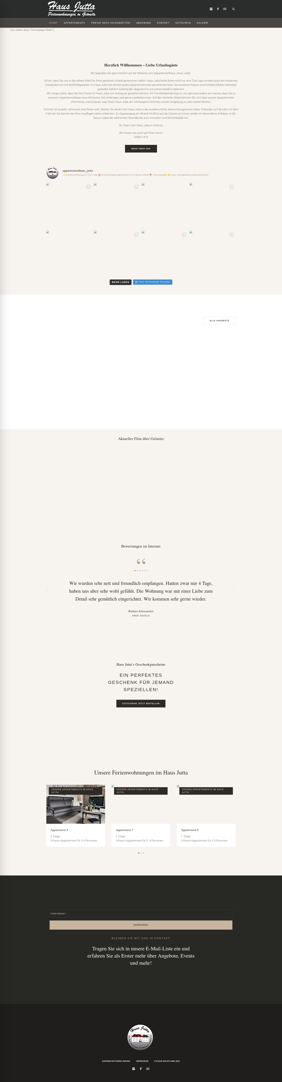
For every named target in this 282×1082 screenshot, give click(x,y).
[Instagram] (211, 9)
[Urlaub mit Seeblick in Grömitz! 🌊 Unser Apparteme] (117, 206)
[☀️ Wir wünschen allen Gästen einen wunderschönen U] (165, 206)
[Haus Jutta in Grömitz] (141, 1037)
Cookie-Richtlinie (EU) (167, 1061)
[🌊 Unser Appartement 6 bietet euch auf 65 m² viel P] (117, 254)
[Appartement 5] (206, 804)
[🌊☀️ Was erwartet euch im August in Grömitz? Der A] (213, 206)
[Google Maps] (224, 9)
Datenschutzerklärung (116, 1061)
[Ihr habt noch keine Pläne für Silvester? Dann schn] (69, 206)
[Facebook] (217, 9)
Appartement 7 (59, 830)
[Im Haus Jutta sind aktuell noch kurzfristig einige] (165, 254)
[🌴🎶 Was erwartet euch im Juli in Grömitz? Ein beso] (213, 254)
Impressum (142, 1061)
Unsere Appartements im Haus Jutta (72, 791)
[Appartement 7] (75, 804)
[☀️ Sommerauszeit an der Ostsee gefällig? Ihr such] (69, 254)
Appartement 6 (124, 830)
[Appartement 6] (141, 804)
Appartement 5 (190, 830)
